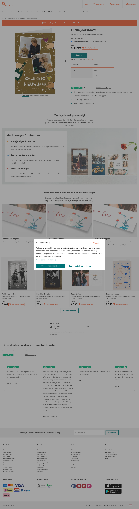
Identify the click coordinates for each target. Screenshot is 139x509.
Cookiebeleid (41, 260)
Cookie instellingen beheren (80, 266)
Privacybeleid (52, 260)
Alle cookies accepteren (50, 266)
